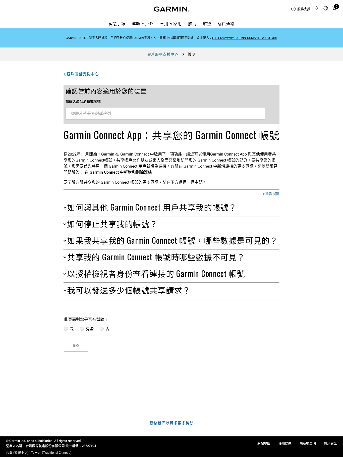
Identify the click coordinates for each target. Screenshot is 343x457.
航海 (192, 23)
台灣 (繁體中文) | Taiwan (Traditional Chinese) (39, 452)
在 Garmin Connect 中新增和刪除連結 (118, 172)
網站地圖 (263, 443)
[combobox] (165, 113)
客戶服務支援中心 (162, 54)
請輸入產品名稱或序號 (83, 101)
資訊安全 (330, 443)
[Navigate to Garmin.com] (171, 9)
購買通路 (226, 23)
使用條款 (285, 443)
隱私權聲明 (308, 443)
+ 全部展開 (271, 194)
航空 (207, 23)
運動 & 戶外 (142, 23)
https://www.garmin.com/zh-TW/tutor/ (244, 38)
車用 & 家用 (171, 23)
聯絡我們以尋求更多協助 (171, 423)
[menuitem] (300, 9)
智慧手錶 (117, 23)
